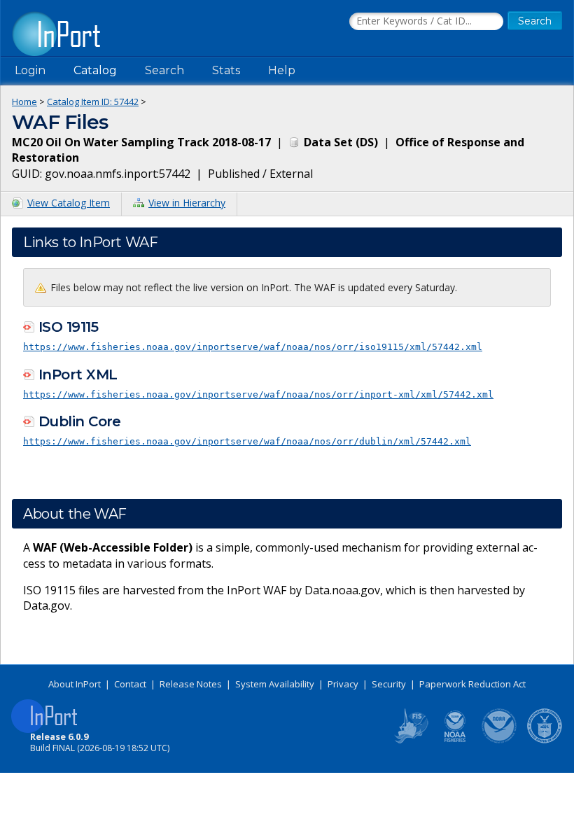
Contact (130, 684)
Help (281, 70)
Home (24, 101)
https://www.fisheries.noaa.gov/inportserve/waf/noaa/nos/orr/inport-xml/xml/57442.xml (258, 394)
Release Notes (191, 684)
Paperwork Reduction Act (472, 684)
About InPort (74, 684)
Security (389, 684)
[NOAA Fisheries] (455, 740)
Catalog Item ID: (93, 101)
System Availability (274, 684)
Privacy (343, 684)
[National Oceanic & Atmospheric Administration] (500, 740)
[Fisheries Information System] (410, 740)
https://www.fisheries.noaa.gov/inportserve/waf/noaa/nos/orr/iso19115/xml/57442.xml (252, 347)
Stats (226, 70)
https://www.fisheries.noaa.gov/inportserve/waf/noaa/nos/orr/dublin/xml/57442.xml (247, 441)
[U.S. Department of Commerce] (544, 740)
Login (30, 70)
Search (164, 70)
